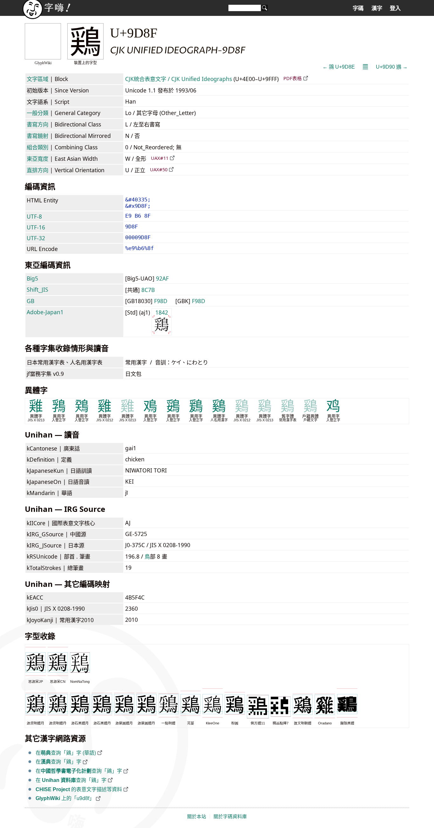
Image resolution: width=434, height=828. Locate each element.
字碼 (358, 8)
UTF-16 (36, 227)
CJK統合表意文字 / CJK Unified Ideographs (178, 79)
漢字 (376, 8)
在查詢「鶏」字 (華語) (66, 753)
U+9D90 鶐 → (392, 67)
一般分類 (37, 113)
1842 (161, 312)
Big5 (32, 278)
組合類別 (37, 147)
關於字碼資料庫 (230, 816)
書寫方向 (37, 124)
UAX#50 (158, 169)
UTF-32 (36, 238)
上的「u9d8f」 (65, 798)
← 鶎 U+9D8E (338, 67)
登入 (395, 8)
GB (30, 301)
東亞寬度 (37, 158)
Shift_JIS (37, 289)
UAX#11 (159, 158)
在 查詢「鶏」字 (71, 780)
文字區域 (37, 79)
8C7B (148, 290)
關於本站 (196, 816)
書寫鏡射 (37, 135)
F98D (160, 301)
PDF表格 (292, 78)
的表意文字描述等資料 (79, 789)
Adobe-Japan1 (45, 312)
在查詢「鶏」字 (58, 761)
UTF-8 (34, 216)
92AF (162, 278)
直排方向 (37, 170)
